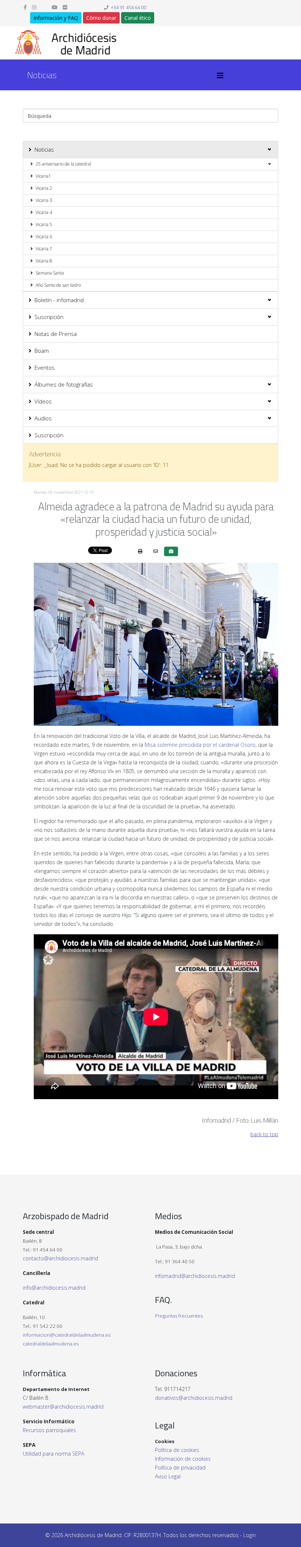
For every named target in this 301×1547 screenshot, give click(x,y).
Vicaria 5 (44, 224)
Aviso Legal (168, 1476)
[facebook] (25, 7)
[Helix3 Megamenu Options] (220, 75)
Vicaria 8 (44, 261)
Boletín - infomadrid (59, 300)
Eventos (45, 367)
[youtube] (55, 7)
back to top (264, 1134)
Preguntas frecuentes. (179, 1315)
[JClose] (269, 454)
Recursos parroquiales (49, 1430)
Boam (42, 350)
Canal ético (137, 17)
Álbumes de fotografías (64, 384)
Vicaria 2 (44, 188)
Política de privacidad (180, 1467)
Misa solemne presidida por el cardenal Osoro (200, 744)
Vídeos (43, 401)
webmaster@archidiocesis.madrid (63, 1406)
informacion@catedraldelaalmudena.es (66, 1335)
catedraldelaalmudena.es (51, 1343)
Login (249, 1535)
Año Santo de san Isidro (58, 285)
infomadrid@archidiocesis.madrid (195, 1275)
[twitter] (44, 7)
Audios (43, 418)
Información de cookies (183, 1458)
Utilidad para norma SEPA (53, 1453)
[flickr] (65, 7)
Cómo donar (101, 17)
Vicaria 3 (44, 200)
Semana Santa (50, 273)
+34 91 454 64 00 (128, 7)
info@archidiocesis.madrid (54, 1287)
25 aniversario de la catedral (63, 164)
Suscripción (49, 316)
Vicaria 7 (44, 249)
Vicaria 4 (44, 212)
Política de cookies (177, 1449)
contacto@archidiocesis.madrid (60, 1258)
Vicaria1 (43, 176)
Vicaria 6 (44, 236)
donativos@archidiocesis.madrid (193, 1397)
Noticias (44, 149)
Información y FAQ (55, 17)
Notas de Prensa (56, 333)
